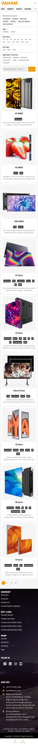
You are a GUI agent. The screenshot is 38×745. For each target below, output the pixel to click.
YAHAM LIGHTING (8, 619)
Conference (20, 281)
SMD (21, 173)
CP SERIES (19, 113)
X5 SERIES (19, 167)
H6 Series (19, 502)
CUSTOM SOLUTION (10, 729)
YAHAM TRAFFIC (7, 615)
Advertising (18, 119)
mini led (20, 227)
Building (15, 450)
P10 (20, 338)
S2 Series (19, 332)
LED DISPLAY (23, 729)
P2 (15, 285)
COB (15, 227)
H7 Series (19, 275)
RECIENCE (5, 595)
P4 (29, 338)
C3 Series (19, 444)
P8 (10, 342)
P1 (33, 281)
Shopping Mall (17, 342)
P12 (25, 338)
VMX (2, 650)
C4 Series (19, 559)
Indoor (16, 173)
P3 (26, 508)
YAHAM (4, 639)
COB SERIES (19, 221)
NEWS (27, 731)
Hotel (21, 450)
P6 (32, 338)
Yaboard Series (19, 390)
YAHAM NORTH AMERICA (10, 606)
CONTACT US (19, 731)
